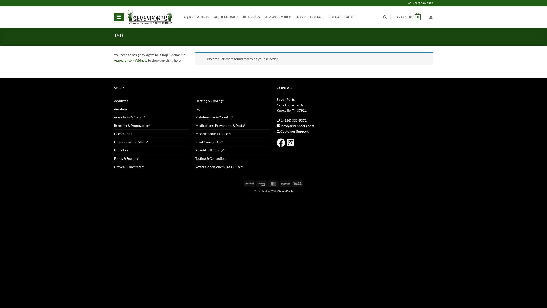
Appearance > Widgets (130, 60)
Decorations (123, 134)
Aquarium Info (195, 17)
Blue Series (251, 17)
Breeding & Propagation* (132, 125)
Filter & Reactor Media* (131, 142)
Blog (299, 17)
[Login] (431, 17)
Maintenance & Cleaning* (214, 117)
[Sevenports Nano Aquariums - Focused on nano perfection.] (150, 17)
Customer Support (294, 131)
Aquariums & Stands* (129, 117)
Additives (121, 101)
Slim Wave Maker (278, 17)
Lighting (201, 109)
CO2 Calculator (341, 17)
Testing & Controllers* (211, 158)
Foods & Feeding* (126, 158)
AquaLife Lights (226, 17)
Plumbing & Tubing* (209, 150)
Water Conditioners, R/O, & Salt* (219, 167)
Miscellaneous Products (213, 134)
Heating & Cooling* (209, 101)
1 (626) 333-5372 (422, 3)
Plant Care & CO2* (209, 142)
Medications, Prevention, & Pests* (220, 125)
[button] (408, 17)
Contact (317, 17)
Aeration (120, 109)
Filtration (121, 150)
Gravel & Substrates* (129, 167)
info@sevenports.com (297, 126)
